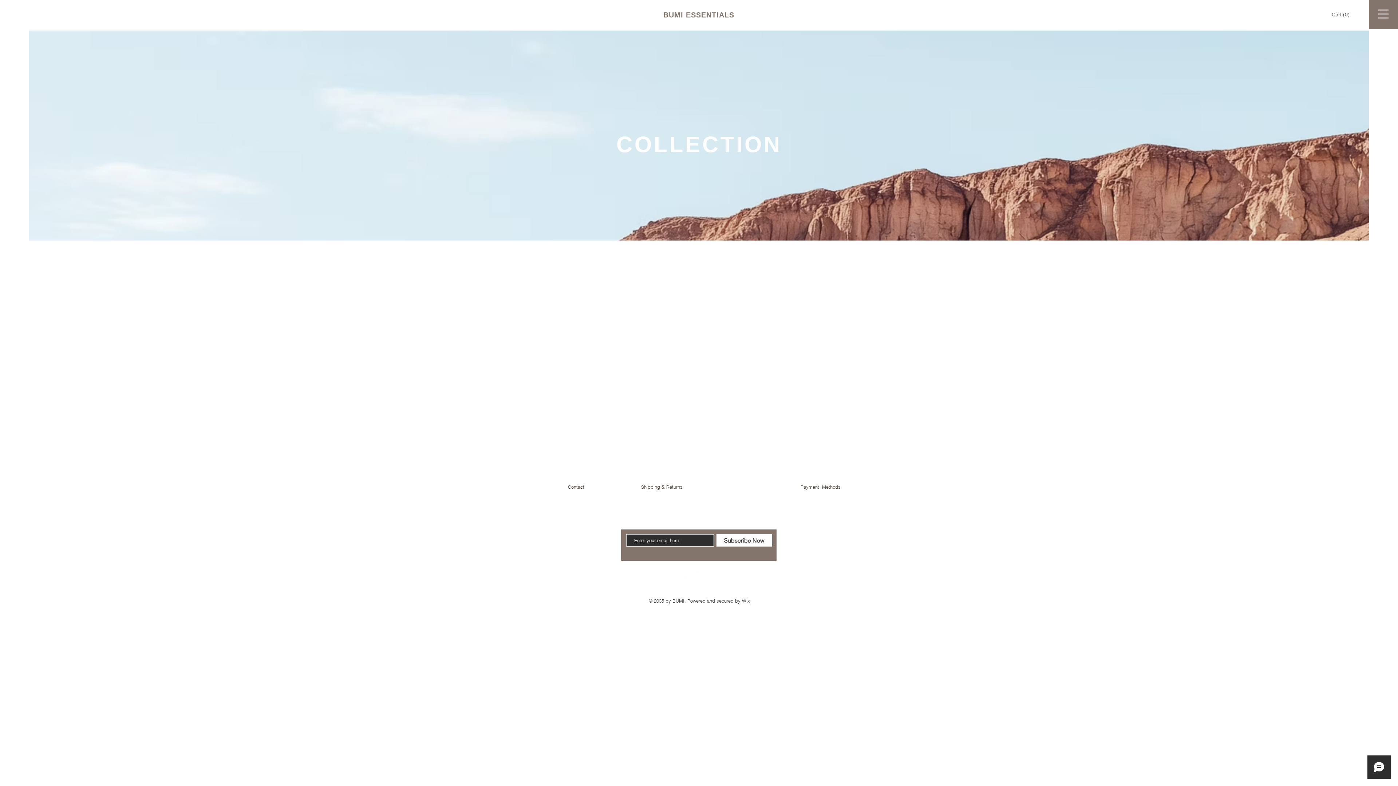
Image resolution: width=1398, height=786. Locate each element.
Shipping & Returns (662, 487)
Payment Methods (821, 487)
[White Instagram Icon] (715, 574)
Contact (576, 487)
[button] (1341, 14)
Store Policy (746, 487)
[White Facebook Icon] (683, 574)
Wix (746, 601)
